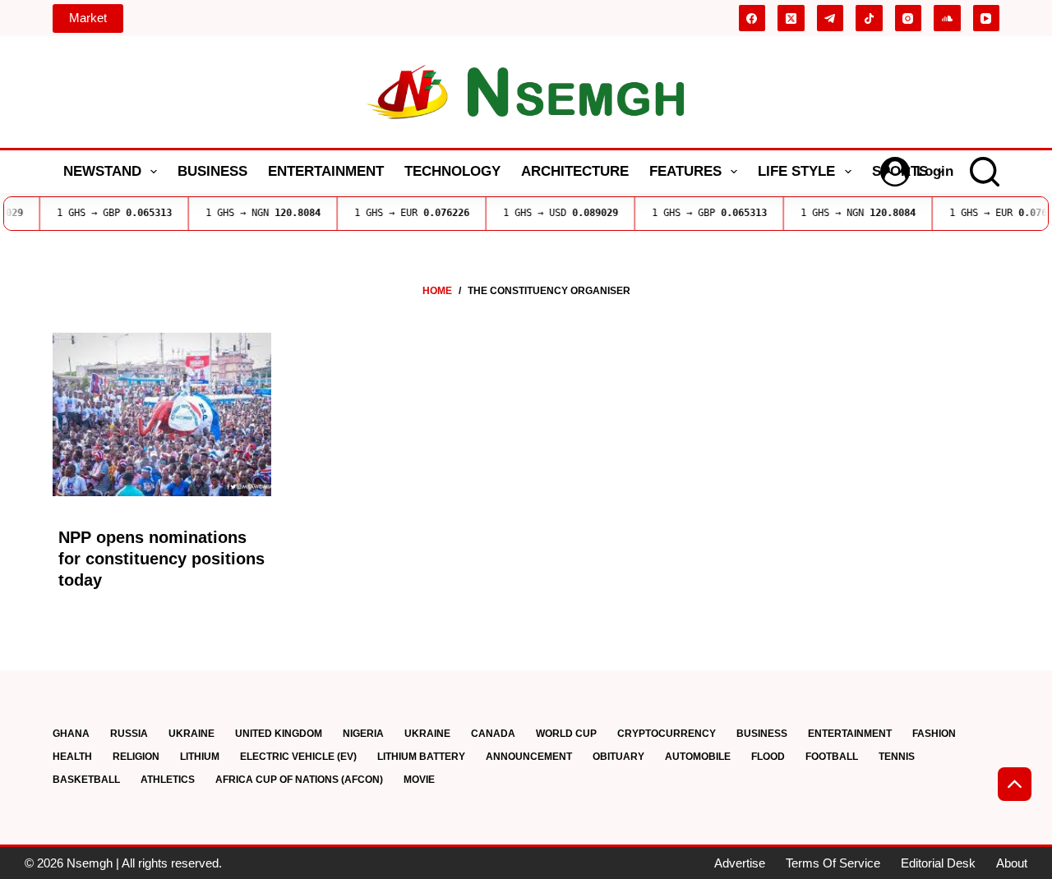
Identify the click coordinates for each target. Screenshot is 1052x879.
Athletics (168, 779)
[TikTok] (869, 18)
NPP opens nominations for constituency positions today (161, 558)
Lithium (199, 756)
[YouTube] (986, 18)
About (1011, 863)
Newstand (102, 171)
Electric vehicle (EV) (298, 756)
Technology (452, 171)
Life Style (796, 171)
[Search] (984, 171)
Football (831, 756)
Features (685, 171)
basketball (86, 779)
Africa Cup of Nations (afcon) (299, 779)
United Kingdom (278, 733)
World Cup (566, 733)
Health (72, 756)
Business (212, 171)
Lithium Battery (421, 756)
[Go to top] (1014, 784)
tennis (897, 756)
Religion (136, 756)
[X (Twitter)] (791, 18)
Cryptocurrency (666, 733)
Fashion (934, 733)
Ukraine (191, 733)
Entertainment (326, 171)
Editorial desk (938, 863)
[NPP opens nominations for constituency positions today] (162, 414)
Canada (493, 733)
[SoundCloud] (947, 18)
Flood (768, 756)
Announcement (529, 756)
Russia (129, 733)
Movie (419, 779)
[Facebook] (752, 18)
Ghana (71, 733)
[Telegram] (830, 18)
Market (88, 18)
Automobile (698, 756)
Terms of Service (833, 863)
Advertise (739, 863)
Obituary (618, 756)
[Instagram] (908, 18)
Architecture (575, 171)
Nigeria (363, 733)
